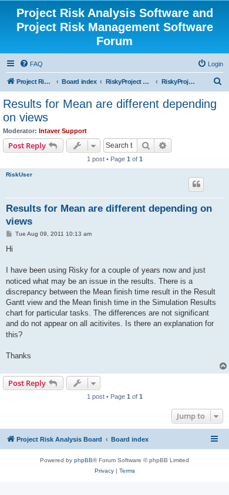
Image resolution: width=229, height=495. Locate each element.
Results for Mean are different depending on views (110, 110)
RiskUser (19, 174)
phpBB (83, 460)
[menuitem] (31, 64)
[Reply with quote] (196, 184)
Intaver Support (63, 130)
